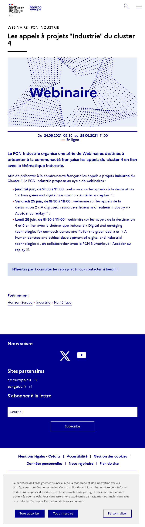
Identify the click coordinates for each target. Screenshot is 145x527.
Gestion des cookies (110, 456)
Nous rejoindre (81, 463)
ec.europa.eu (19, 380)
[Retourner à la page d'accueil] (17, 10)
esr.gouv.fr (18, 387)
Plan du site (109, 463)
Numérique (63, 302)
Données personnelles (44, 463)
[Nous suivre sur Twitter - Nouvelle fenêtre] (64, 356)
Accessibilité (77, 456)
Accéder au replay (94, 195)
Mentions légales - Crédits (39, 456)
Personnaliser (117, 513)
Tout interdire (63, 513)
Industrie (43, 302)
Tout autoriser (29, 513)
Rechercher (126, 6)
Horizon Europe (20, 302)
